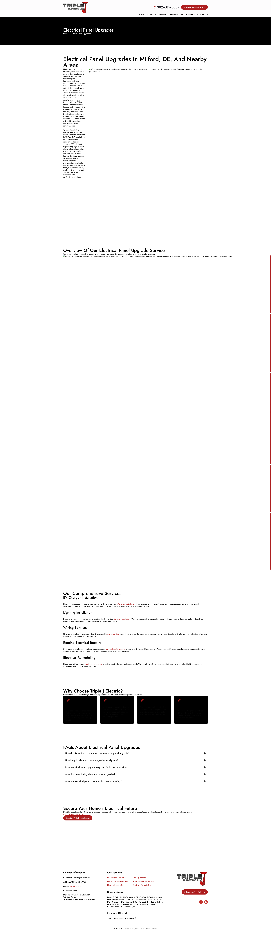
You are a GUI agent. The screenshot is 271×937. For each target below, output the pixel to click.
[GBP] (206, 902)
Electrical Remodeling (142, 885)
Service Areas (186, 14)
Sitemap (155, 929)
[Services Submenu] (155, 14)
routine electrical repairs (115, 649)
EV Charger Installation (117, 878)
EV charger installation (125, 604)
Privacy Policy (134, 929)
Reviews (174, 14)
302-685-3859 (75, 886)
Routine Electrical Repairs (143, 881)
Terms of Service (145, 929)
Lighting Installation (115, 885)
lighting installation (122, 619)
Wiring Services (139, 878)
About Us (163, 14)
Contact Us (202, 14)
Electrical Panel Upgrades (117, 881)
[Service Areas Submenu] (194, 14)
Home (141, 14)
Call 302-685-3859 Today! (74, 814)
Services (150, 14)
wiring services (113, 634)
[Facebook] (201, 902)
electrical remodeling (93, 664)
